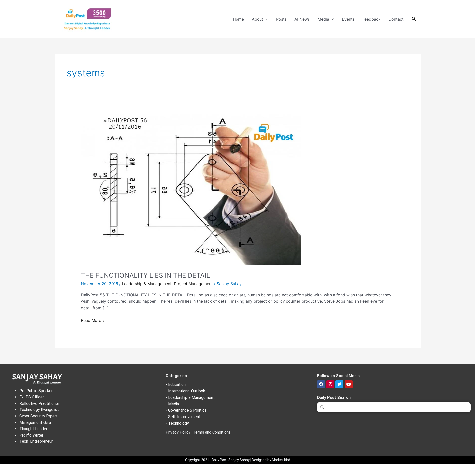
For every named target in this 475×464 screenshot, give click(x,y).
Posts (281, 19)
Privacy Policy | (179, 432)
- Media (172, 404)
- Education (176, 384)
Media (323, 19)
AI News (302, 19)
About (257, 19)
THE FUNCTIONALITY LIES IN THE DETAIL (145, 275)
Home (238, 19)
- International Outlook (185, 391)
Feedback (371, 19)
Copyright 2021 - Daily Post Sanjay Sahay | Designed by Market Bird (237, 460)
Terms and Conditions (212, 432)
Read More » (93, 320)
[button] (414, 19)
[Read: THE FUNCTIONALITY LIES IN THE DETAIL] (191, 189)
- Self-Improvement (183, 416)
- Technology (177, 423)
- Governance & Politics (186, 410)
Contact (396, 19)
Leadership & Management (147, 283)
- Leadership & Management (190, 397)
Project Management (193, 283)
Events (348, 19)
